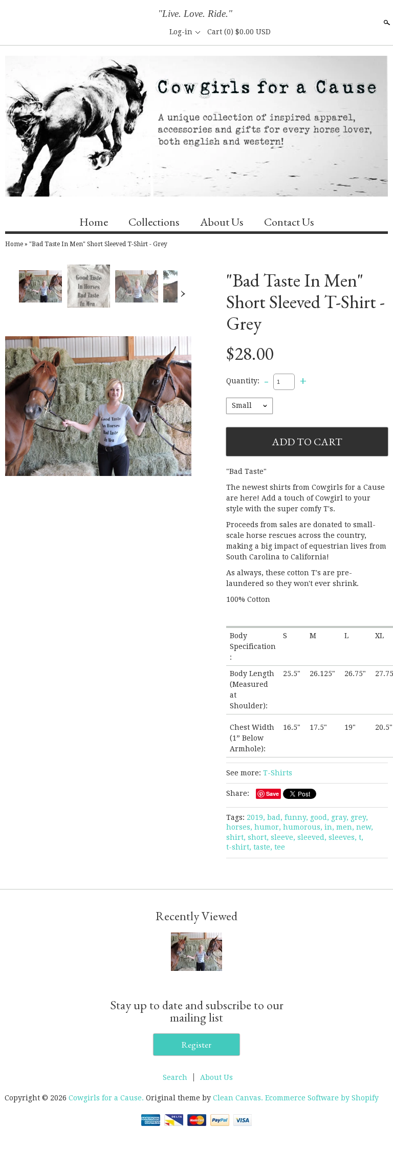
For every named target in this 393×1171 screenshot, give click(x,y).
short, (258, 837)
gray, (339, 817)
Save (272, 793)
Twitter (136, 32)
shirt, (236, 837)
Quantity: (242, 381)
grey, (359, 817)
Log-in (180, 32)
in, (329, 827)
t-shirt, (238, 847)
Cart (239, 32)
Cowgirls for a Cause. (107, 1098)
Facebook (119, 32)
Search (386, 22)
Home (93, 221)
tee (279, 847)
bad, (274, 817)
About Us (222, 221)
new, (364, 827)
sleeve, (283, 837)
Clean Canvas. (238, 1098)
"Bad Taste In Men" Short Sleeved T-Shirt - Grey (98, 244)
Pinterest (154, 32)
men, (345, 827)
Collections (154, 221)
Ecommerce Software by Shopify (322, 1098)
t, (361, 837)
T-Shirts (277, 773)
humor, (267, 827)
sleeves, (343, 837)
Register (196, 1044)
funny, (296, 817)
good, (319, 817)
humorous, (302, 827)
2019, (256, 817)
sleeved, (311, 837)
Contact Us (289, 221)
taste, (262, 847)
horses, (239, 827)
